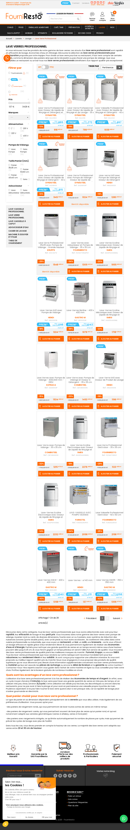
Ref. (47, 118)
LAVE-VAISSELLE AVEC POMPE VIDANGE (80, 514)
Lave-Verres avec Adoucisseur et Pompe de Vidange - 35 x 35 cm (80, 245)
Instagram (75, 776)
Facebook (55, 776)
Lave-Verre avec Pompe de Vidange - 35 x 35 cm (51, 446)
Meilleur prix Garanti (13, 755)
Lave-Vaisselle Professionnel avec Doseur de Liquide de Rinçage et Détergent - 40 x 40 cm (109, 111)
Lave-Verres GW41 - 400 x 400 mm (51, 581)
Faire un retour (74, 796)
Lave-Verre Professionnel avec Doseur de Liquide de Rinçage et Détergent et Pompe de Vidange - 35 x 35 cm (51, 112)
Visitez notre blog (106, 771)
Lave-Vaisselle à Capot (17, 222)
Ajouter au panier (51, 136)
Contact (75, 3)
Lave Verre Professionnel (16, 216)
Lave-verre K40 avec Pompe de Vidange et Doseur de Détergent (109, 177)
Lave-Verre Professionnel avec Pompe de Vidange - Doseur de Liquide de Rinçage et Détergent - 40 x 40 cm (80, 180)
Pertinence (112, 67)
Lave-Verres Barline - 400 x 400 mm (80, 311)
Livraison (85, 3)
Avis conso (73, 799)
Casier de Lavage (18, 231)
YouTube (60, 776)
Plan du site (73, 805)
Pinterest (70, 776)
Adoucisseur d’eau (18, 227)
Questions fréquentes (78, 802)
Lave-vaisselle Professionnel (16, 210)
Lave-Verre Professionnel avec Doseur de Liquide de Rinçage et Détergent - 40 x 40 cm (51, 179)
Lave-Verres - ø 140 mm (80, 580)
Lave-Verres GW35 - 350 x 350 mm (109, 581)
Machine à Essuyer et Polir (18, 235)
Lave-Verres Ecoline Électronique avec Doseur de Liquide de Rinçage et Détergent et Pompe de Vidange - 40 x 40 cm (51, 517)
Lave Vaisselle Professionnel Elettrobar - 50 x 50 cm (109, 514)
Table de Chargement (15, 241)
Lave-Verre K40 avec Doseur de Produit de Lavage (109, 379)
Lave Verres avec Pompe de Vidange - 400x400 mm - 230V (51, 380)
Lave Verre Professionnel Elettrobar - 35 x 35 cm (109, 446)
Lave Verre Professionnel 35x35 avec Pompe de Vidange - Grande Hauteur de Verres (51, 246)
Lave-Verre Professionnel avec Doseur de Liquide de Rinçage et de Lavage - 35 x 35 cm (80, 111)
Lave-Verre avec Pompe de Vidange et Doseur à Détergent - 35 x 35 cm (80, 380)
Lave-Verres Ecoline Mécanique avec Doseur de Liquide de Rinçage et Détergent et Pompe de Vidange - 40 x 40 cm (109, 315)
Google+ (65, 776)
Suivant (118, 618)
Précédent (90, 618)
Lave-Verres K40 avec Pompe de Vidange (51, 311)
